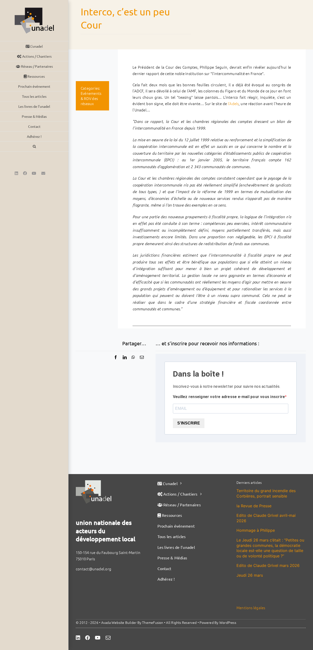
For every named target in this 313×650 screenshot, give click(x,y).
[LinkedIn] (124, 357)
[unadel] (93, 482)
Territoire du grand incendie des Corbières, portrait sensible (266, 493)
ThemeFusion (152, 622)
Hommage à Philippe (255, 530)
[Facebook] (115, 357)
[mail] (108, 637)
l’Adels (233, 103)
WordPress (227, 622)
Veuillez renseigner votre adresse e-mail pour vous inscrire (229, 396)
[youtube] (98, 637)
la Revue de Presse (253, 505)
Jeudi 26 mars (249, 575)
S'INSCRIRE (188, 423)
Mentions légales (250, 607)
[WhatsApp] (133, 357)
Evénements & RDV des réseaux (91, 98)
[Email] (141, 357)
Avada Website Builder (119, 622)
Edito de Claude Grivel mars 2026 (268, 565)
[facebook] (87, 637)
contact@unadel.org (93, 568)
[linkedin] (78, 637)
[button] (34, 146)
